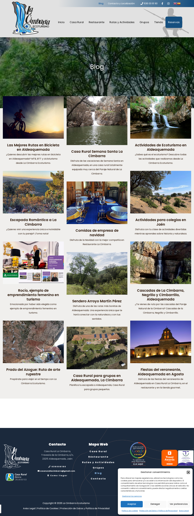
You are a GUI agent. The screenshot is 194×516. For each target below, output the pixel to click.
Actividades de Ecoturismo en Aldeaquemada (160, 147)
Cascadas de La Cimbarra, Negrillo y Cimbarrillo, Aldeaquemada (160, 295)
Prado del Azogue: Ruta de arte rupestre (33, 371)
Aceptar (131, 504)
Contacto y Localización (121, 3)
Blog (101, 3)
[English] (175, 3)
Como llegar (58, 475)
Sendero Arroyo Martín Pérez (97, 301)
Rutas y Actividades (121, 22)
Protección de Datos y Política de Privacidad (158, 510)
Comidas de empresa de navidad (97, 232)
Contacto (98, 478)
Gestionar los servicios (132, 496)
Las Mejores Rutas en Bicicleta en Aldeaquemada (33, 147)
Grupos (144, 22)
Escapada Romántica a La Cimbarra (33, 222)
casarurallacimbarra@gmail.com (57, 471)
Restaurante (96, 22)
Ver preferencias (179, 504)
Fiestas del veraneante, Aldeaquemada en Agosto (161, 371)
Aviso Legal (184, 510)
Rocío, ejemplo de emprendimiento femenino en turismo (33, 295)
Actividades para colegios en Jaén (160, 222)
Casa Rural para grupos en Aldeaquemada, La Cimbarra (97, 377)
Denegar (155, 504)
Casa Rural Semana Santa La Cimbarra (97, 153)
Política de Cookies (47, 508)
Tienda (158, 22)
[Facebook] (162, 3)
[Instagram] (168, 3)
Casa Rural (77, 22)
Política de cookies (130, 510)
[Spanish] (179, 3)
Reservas (174, 22)
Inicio (61, 22)
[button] (188, 472)
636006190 (58, 466)
